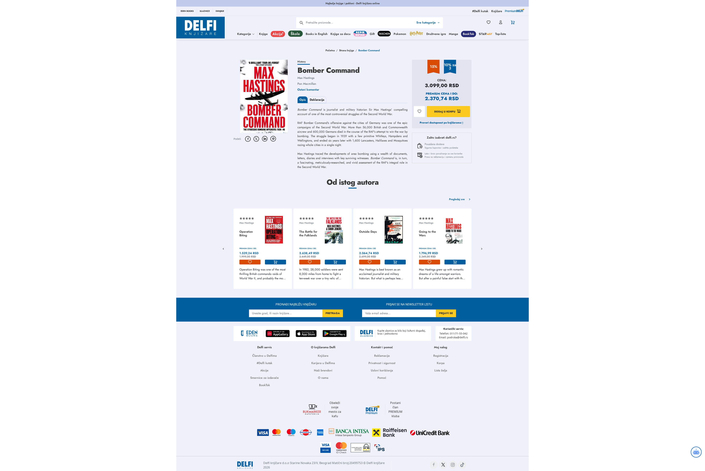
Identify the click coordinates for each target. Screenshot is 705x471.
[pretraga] (301, 22)
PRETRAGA (333, 313)
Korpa (440, 363)
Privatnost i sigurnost (381, 363)
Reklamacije (382, 356)
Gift (372, 34)
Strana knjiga (346, 50)
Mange (453, 34)
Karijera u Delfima (323, 363)
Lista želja (440, 370)
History (301, 61)
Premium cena (437, 94)
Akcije (264, 370)
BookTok (468, 34)
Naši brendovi (323, 370)
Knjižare (323, 356)
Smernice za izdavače (264, 378)
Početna (330, 50)
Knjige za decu (340, 34)
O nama (323, 378)
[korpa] (275, 262)
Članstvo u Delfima (264, 356)
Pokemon (400, 34)
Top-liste (500, 34)
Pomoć (381, 378)
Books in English (317, 34)
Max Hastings (305, 78)
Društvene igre (436, 34)
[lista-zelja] (250, 262)
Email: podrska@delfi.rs (453, 337)
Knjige (263, 34)
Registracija (440, 356)
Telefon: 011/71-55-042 (453, 333)
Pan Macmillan (306, 84)
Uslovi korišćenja (382, 370)
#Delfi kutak (264, 363)
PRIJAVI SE (446, 313)
